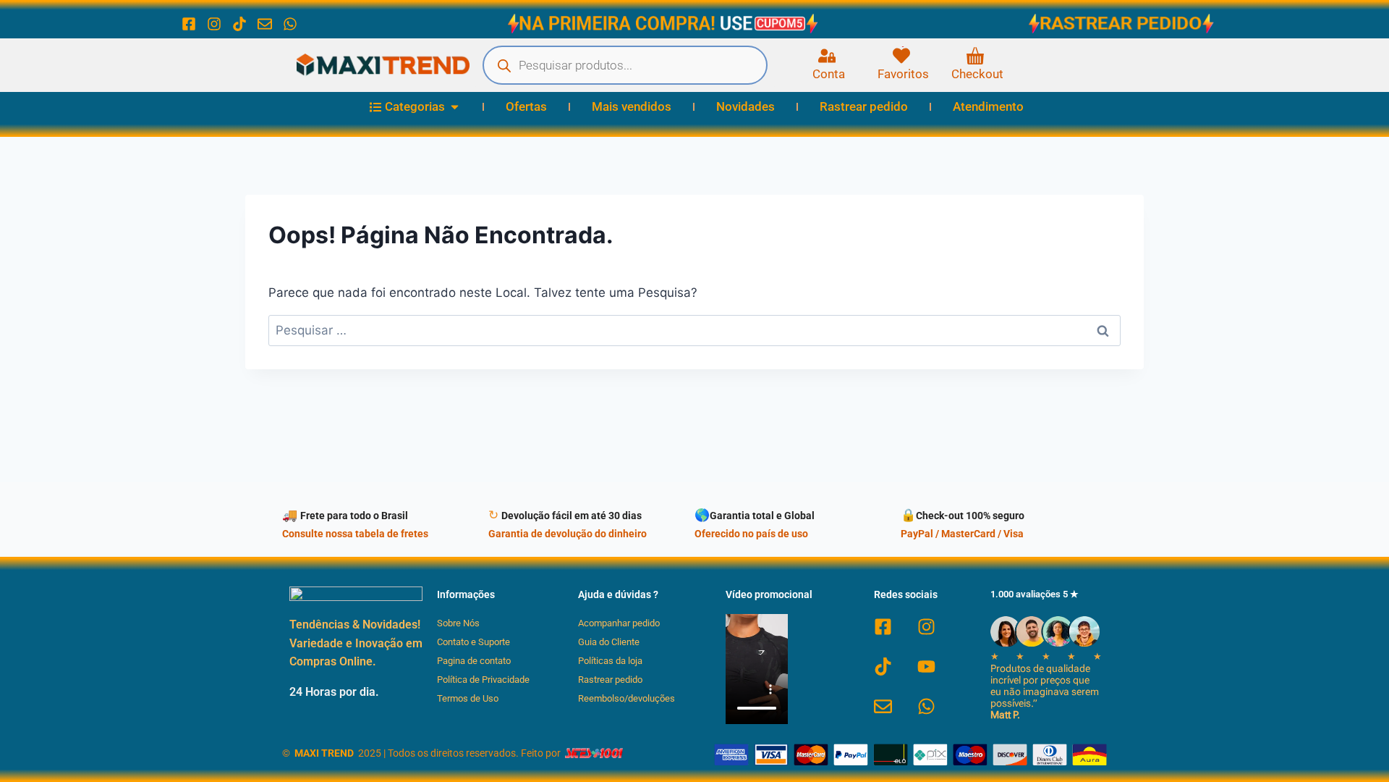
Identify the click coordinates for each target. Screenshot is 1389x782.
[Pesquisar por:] (694, 330)
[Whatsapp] (290, 24)
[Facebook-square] (189, 24)
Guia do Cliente (609, 641)
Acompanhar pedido (619, 623)
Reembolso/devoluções (626, 698)
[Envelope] (265, 24)
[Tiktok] (239, 24)
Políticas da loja (610, 660)
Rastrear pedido (610, 679)
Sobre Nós (458, 623)
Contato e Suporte (473, 641)
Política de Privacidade (483, 679)
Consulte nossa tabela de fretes (355, 534)
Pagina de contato (474, 660)
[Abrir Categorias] (455, 107)
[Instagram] (214, 24)
